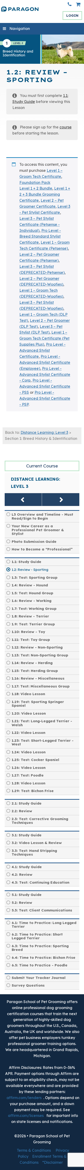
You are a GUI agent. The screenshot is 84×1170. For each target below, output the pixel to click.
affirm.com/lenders (24, 1097)
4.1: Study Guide (27, 867)
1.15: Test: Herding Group (35, 670)
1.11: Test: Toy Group (31, 639)
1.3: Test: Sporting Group (34, 577)
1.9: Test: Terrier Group (33, 624)
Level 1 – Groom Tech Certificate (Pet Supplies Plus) (44, 338)
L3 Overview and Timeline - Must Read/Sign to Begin (42, 516)
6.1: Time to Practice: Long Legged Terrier (44, 925)
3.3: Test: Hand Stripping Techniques (34, 852)
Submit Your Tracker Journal (39, 977)
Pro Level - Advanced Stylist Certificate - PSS (44, 386)
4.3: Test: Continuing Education (40, 882)
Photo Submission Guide (34, 541)
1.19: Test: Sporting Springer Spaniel (38, 704)
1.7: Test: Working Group (34, 608)
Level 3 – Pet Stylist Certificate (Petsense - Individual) (39, 224)
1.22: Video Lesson (28, 732)
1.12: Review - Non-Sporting (37, 647)
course (66, 127)
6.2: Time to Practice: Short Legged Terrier (37, 936)
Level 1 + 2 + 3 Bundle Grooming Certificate (44, 194)
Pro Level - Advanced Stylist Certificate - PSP (44, 398)
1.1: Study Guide (26, 561)
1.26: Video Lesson (29, 767)
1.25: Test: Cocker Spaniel (35, 760)
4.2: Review (22, 874)
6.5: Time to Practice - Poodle (39, 965)
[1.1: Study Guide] (23, 499)
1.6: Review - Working (31, 600)
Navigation (19, 28)
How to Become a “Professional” (42, 549)
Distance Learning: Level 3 (44, 432)
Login (72, 15)
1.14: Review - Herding (32, 663)
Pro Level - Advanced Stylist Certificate (42, 350)
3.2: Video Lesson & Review (37, 843)
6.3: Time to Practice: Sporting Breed (40, 948)
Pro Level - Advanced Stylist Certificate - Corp (44, 374)
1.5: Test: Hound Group (32, 593)
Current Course (42, 466)
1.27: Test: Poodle (28, 775)
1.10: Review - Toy (28, 632)
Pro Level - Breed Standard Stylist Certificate (40, 236)
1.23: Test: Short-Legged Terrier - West (43, 742)
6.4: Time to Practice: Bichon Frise (43, 957)
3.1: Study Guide (27, 835)
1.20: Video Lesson (29, 713)
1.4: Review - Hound (30, 585)
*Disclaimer (52, 1162)
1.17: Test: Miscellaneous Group (41, 686)
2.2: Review (22, 811)
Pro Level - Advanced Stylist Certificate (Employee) (44, 362)
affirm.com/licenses (26, 1115)
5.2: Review (22, 902)
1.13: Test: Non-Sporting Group (40, 655)
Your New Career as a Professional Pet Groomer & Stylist (38, 530)
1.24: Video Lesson (29, 752)
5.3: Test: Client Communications (42, 910)
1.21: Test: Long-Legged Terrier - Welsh (42, 723)
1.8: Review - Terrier (30, 616)
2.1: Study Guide (27, 803)
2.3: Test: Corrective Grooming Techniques (40, 821)
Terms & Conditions (34, 1150)
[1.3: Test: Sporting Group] (60, 499)
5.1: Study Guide (27, 894)
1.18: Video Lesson (28, 694)
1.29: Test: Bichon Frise (33, 791)
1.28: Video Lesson (28, 783)
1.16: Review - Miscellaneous (38, 678)
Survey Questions (28, 985)
